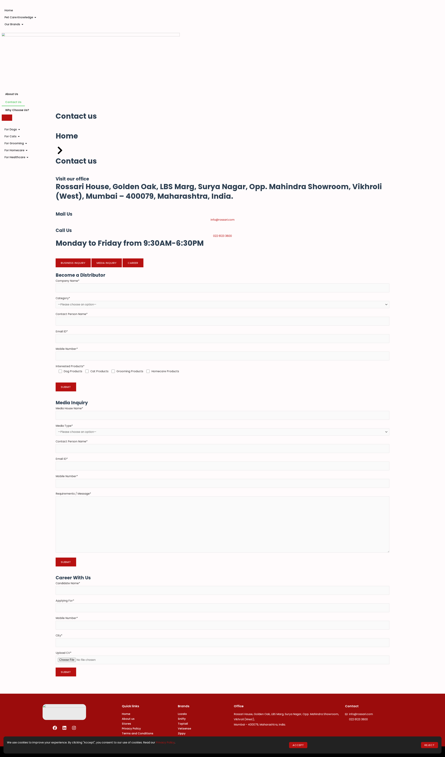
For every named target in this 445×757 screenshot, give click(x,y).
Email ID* (62, 331)
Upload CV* (63, 653)
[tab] (73, 262)
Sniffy (182, 719)
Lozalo (182, 714)
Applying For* (65, 601)
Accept (298, 745)
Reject (429, 745)
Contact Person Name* (72, 314)
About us (128, 719)
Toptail (183, 724)
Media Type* (64, 426)
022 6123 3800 (222, 236)
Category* (63, 298)
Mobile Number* (67, 349)
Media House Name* (69, 408)
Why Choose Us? (17, 110)
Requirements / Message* (73, 494)
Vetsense (184, 729)
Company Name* (67, 281)
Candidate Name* (68, 583)
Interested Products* (117, 368)
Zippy (181, 733)
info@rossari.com (222, 220)
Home (126, 714)
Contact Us (13, 102)
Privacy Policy (131, 729)
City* (59, 635)
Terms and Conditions (137, 733)
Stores (126, 724)
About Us (11, 94)
